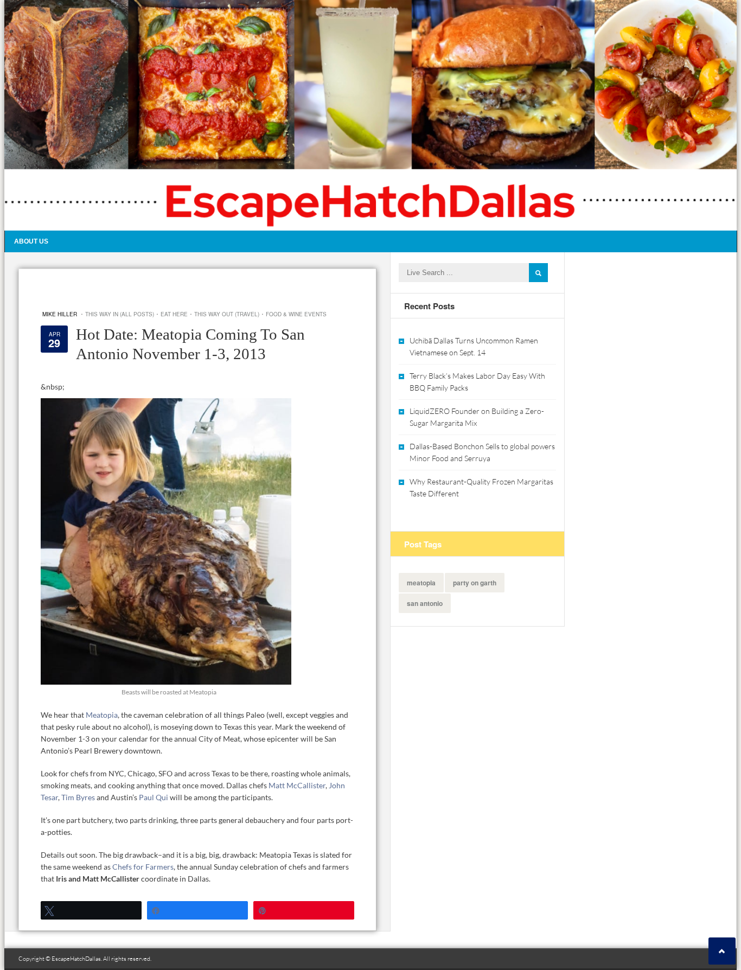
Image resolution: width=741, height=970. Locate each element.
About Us (31, 241)
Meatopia (102, 714)
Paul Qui (153, 797)
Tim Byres (79, 797)
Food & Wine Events (296, 314)
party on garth (474, 583)
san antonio (425, 603)
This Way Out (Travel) (226, 314)
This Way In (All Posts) (119, 314)
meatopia (421, 583)
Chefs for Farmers (143, 866)
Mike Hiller (59, 314)
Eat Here (174, 314)
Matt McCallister (297, 785)
